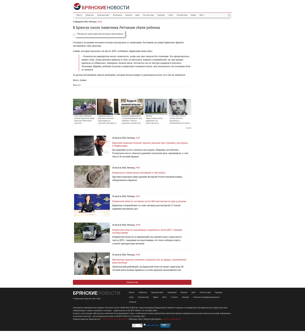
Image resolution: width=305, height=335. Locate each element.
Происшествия (103, 15)
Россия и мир (148, 15)
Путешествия (182, 15)
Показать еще (132, 282)
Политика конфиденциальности (206, 297)
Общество (90, 15)
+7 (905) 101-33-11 (121, 319)
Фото (202, 15)
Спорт (170, 15)
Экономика (117, 15)
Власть (79, 15)
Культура (161, 15)
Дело (137, 15)
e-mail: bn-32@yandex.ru (171, 319)
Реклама (185, 297)
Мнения (128, 15)
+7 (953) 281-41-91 (107, 319)
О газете (174, 297)
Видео (193, 15)
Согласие (132, 302)
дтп (79, 85)
